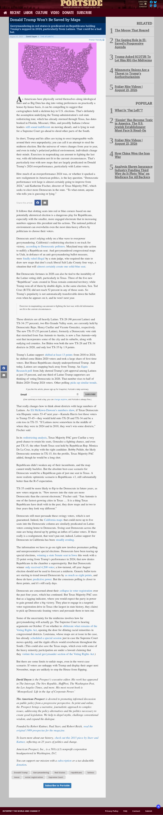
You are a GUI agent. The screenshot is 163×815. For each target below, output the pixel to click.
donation (21, 764)
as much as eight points (78, 575)
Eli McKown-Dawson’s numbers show (52, 410)
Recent (15, 12)
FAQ (125, 811)
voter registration (34, 777)
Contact (136, 811)
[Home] (81, 2)
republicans (76, 772)
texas (16, 777)
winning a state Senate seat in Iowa (57, 555)
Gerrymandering (41, 772)
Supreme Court (56, 777)
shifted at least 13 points (59, 354)
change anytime (60, 399)
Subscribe (84, 12)
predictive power (42, 579)
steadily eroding (65, 539)
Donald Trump (21, 772)
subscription (65, 760)
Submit (148, 811)
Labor (28, 12)
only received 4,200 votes (39, 567)
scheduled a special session (46, 638)
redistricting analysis (35, 437)
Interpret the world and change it (21, 811)
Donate (68, 12)
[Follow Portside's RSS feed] (155, 6)
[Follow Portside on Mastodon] (151, 6)
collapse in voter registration (76, 590)
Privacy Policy (111, 811)
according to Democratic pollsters (45, 246)
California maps (53, 520)
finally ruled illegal (33, 258)
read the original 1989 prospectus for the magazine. (54, 728)
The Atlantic (47, 36)
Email (24, 394)
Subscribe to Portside (57, 785)
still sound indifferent (38, 127)
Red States (60, 772)
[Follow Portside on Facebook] (151, 3)
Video (55, 12)
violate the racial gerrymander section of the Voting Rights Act (58, 654)
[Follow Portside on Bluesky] (155, 3)
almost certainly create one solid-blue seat (61, 266)
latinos (90, 772)
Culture (42, 12)
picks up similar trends (83, 382)
